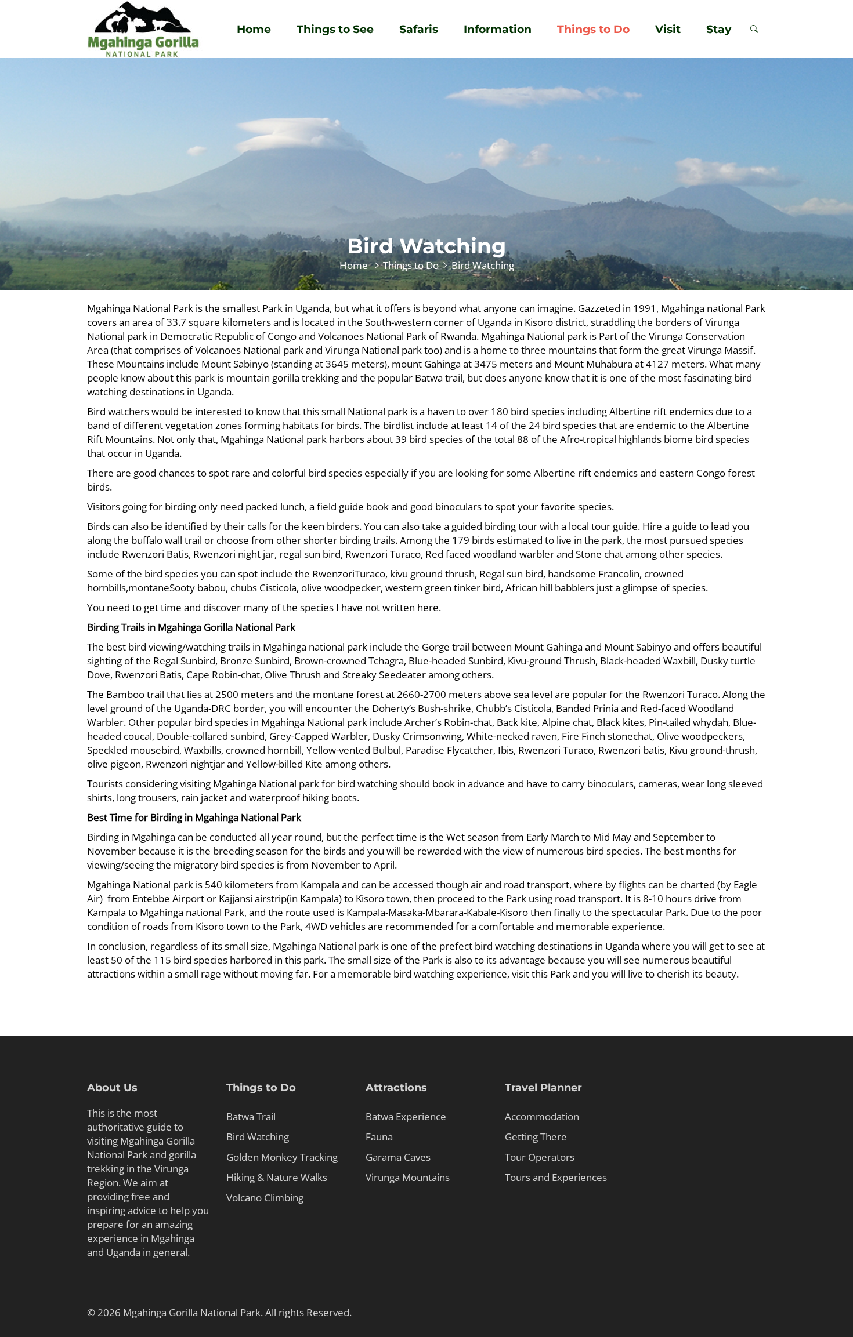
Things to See (335, 29)
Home (254, 29)
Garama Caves (398, 1157)
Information (498, 29)
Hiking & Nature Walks (276, 1177)
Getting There (536, 1136)
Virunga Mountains (408, 1177)
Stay (718, 29)
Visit (668, 29)
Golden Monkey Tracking (282, 1157)
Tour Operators (539, 1157)
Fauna (379, 1136)
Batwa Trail (251, 1116)
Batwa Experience (406, 1116)
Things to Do (593, 29)
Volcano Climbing (264, 1197)
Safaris (418, 29)
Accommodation (542, 1116)
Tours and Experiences (556, 1177)
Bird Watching (257, 1136)
